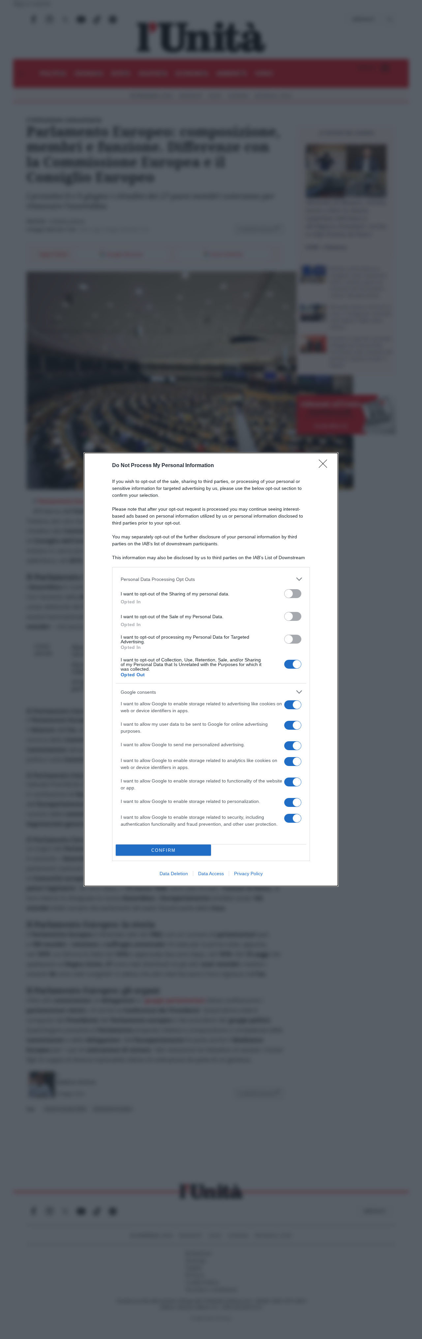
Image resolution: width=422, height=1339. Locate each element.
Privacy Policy (248, 873)
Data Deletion (174, 873)
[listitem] (211, 579)
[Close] (325, 466)
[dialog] (211, 669)
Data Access (211, 873)
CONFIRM (163, 850)
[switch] (292, 593)
